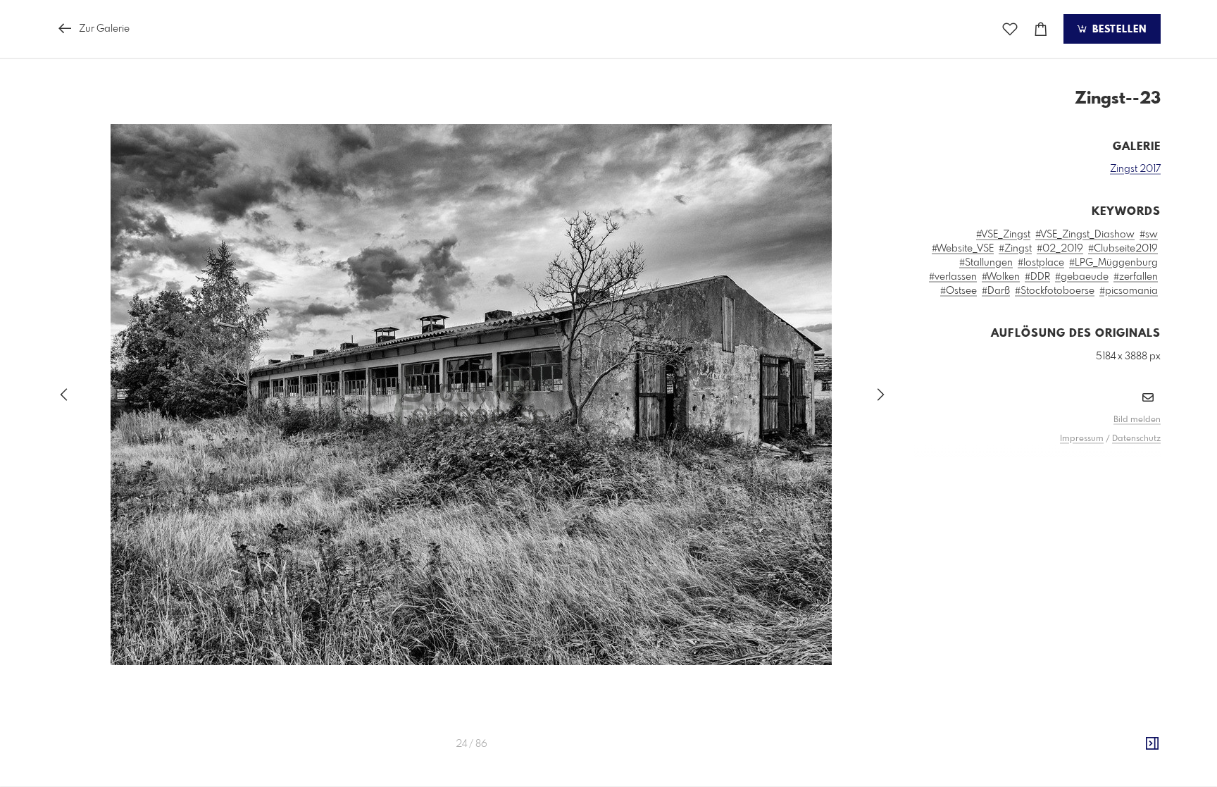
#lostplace (1041, 263)
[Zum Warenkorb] (1040, 29)
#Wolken (1001, 277)
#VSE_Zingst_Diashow (1085, 235)
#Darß (996, 291)
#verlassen (953, 277)
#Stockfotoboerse (1054, 291)
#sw (1149, 235)
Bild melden (1137, 420)
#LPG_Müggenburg (1113, 263)
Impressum (1082, 439)
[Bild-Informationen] (1152, 744)
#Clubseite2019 (1123, 249)
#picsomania (1128, 291)
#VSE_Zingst (1003, 235)
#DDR (1037, 277)
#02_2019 (1060, 249)
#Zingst (1015, 249)
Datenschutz (1136, 439)
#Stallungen (986, 263)
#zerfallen (1135, 277)
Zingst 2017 (1135, 169)
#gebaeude (1082, 277)
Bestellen (1118, 30)
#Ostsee (958, 291)
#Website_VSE (963, 249)
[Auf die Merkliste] (1009, 29)
